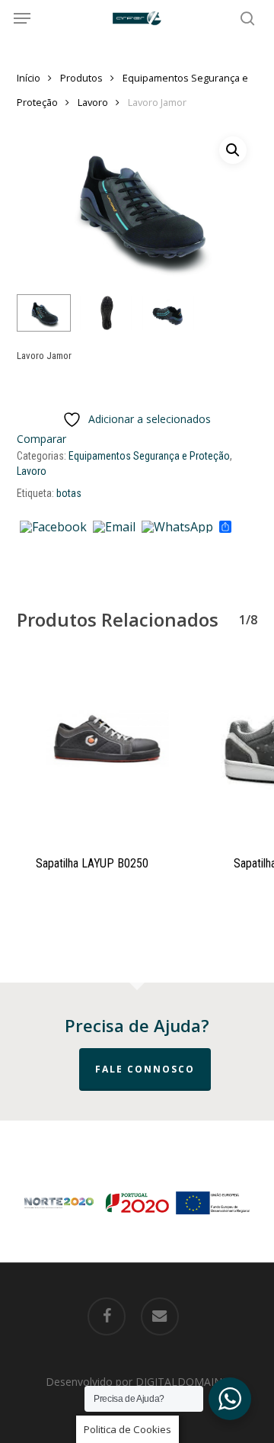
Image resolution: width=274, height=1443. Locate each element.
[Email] (114, 527)
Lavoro (93, 102)
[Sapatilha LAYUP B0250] (104, 747)
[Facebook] (53, 527)
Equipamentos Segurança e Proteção (149, 456)
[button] (22, 18)
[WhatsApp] (177, 527)
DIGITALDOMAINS (181, 1381)
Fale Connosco (145, 1069)
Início (28, 78)
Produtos (81, 78)
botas (68, 493)
